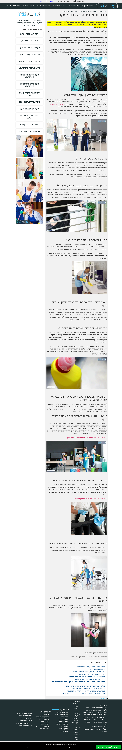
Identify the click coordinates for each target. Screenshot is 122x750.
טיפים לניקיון (15, 5)
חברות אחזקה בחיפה (85, 11)
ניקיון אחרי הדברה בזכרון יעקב (29, 94)
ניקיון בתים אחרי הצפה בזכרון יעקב (29, 85)
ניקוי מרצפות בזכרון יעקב (29, 47)
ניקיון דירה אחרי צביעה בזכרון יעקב (29, 76)
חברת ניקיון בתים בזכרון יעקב (29, 116)
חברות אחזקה (96, 11)
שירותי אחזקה (60, 5)
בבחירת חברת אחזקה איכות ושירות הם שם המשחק (87, 688)
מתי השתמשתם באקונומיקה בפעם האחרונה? (89, 679)
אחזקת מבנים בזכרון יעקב (29, 131)
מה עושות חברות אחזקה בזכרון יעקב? (95, 653)
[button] (76, 653)
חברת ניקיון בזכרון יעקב (29, 124)
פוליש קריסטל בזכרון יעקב (29, 68)
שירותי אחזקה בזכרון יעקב (29, 61)
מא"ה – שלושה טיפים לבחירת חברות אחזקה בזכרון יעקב (85, 686)
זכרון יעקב (104, 698)
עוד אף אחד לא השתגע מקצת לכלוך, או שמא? (89, 672)
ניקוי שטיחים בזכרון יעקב (29, 102)
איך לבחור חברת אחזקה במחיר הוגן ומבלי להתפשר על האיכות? (83, 693)
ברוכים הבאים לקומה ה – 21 (95, 669)
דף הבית (104, 11)
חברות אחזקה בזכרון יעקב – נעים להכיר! (91, 667)
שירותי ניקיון (45, 5)
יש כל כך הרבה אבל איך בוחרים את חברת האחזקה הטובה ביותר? (88, 657)
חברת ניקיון (88, 5)
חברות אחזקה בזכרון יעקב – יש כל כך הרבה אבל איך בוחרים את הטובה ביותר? (78, 682)
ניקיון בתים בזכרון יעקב (29, 40)
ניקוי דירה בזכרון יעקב (29, 33)
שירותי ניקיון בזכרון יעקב (29, 54)
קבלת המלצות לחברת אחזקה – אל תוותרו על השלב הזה (86, 691)
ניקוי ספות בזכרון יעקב (29, 108)
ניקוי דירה (75, 5)
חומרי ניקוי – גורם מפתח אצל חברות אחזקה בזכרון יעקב (86, 677)
